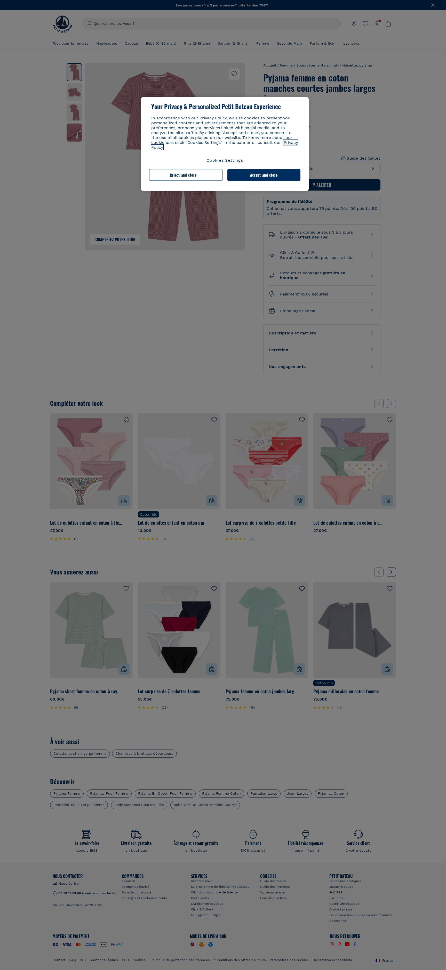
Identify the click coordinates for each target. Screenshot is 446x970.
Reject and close (183, 175)
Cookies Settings (224, 160)
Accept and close (264, 175)
